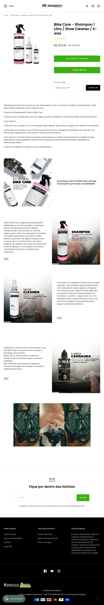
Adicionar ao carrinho (77, 59)
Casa (6, 15)
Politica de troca (45, 534)
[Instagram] (59, 571)
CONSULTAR (93, 87)
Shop (6, 258)
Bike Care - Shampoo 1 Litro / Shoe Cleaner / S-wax (31, 15)
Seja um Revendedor (13, 538)
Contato (7, 542)
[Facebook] (45, 571)
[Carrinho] (98, 6)
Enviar (83, 498)
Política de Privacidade (48, 538)
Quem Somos (10, 534)
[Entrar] (87, 6)
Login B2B (8, 546)
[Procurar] (93, 6)
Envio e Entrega (44, 542)
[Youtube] (52, 571)
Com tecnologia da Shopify (74, 594)
